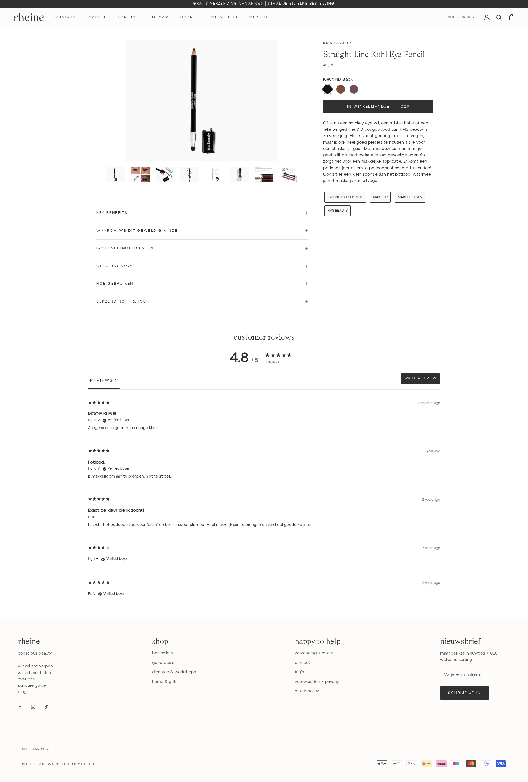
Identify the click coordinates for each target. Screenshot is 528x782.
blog (22, 692)
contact (302, 663)
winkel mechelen (34, 673)
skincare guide (32, 685)
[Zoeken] (499, 17)
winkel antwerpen (35, 666)
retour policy (307, 691)
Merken (258, 17)
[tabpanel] (264, 500)
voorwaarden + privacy (317, 682)
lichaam (158, 17)
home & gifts (221, 17)
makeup (98, 17)
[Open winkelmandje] (511, 17)
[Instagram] (33, 707)
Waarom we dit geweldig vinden (138, 231)
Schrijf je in (464, 693)
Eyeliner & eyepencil (345, 197)
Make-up (380, 197)
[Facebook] (20, 707)
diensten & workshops (174, 672)
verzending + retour (314, 653)
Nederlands (459, 17)
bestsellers (162, 653)
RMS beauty (337, 43)
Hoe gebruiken (114, 283)
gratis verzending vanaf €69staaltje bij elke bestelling (264, 4)
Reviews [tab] (103, 380)
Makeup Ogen (410, 197)
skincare (65, 17)
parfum (127, 17)
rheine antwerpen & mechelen (58, 764)
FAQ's (299, 672)
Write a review (421, 378)
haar (186, 17)
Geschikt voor (115, 266)
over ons (26, 679)
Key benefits (112, 213)
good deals (163, 663)
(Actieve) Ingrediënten (124, 248)
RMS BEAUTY (338, 210)
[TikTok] (46, 707)
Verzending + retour (122, 301)
